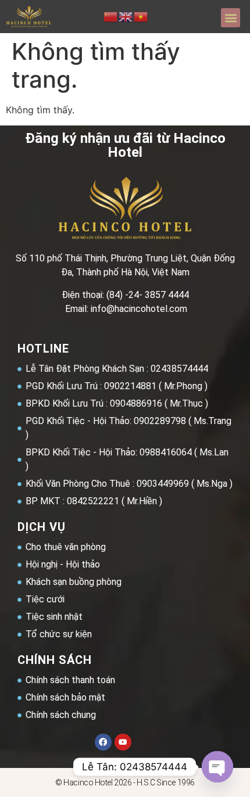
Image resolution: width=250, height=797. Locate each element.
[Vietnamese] (141, 16)
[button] (230, 17)
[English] (126, 16)
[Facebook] (103, 742)
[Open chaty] (217, 766)
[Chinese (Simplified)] (111, 16)
